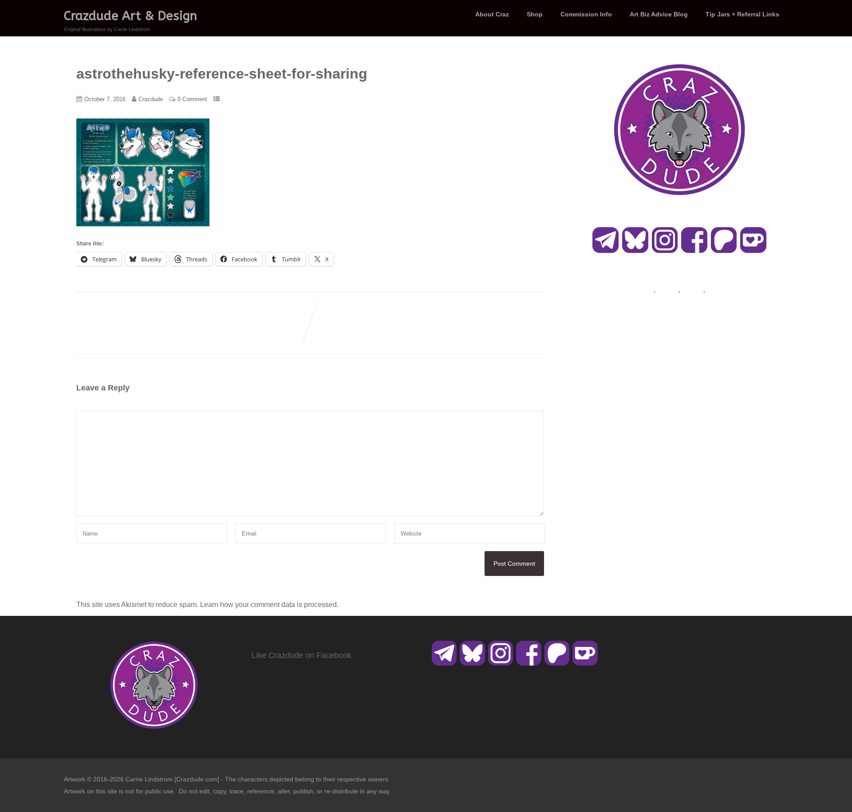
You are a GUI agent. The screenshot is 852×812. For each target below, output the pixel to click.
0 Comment (192, 99)
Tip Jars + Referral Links (742, 14)
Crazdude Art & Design (130, 15)
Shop (535, 14)
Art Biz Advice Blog (659, 14)
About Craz (492, 14)
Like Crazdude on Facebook (301, 655)
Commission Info (586, 14)
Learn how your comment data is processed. (269, 604)
